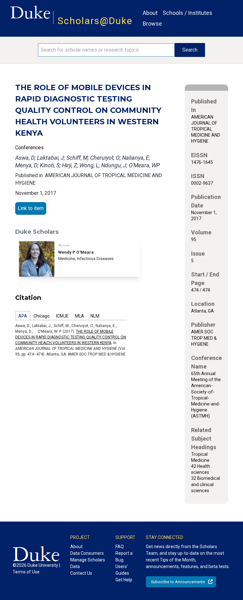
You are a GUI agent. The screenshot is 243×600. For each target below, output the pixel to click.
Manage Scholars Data (87, 563)
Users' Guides (122, 570)
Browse (152, 23)
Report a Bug (124, 556)
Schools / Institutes (187, 12)
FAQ (119, 546)
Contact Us (81, 573)
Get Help (123, 579)
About (150, 12)
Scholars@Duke (95, 20)
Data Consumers (87, 553)
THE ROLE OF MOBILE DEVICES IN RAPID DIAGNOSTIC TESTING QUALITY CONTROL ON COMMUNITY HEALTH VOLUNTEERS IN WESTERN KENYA (70, 337)
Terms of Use (26, 571)
